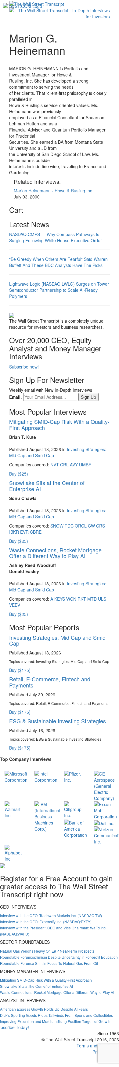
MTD (92, 599)
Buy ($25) (18, 474)
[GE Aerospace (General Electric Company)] (104, 785)
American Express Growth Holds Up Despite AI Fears (44, 1009)
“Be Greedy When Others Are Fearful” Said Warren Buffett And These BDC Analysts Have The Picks (58, 262)
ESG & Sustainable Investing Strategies (57, 721)
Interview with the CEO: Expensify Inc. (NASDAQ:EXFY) (46, 921)
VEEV (14, 605)
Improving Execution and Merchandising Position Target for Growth (55, 1021)
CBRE (35, 532)
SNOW (56, 526)
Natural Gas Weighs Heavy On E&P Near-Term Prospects (47, 951)
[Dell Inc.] (104, 823)
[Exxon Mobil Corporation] (105, 810)
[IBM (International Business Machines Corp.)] (47, 816)
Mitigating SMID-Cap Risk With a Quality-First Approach (59, 424)
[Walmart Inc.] (15, 809)
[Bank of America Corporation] (75, 828)
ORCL (81, 526)
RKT (82, 599)
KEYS (59, 599)
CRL (64, 464)
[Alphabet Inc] (15, 853)
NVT (54, 464)
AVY (74, 464)
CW (91, 526)
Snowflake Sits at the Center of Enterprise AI (47, 486)
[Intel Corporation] (45, 776)
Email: (15, 397)
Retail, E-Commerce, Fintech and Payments (49, 682)
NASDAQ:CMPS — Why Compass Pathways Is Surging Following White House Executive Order (55, 237)
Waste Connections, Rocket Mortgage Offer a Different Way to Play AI (55, 553)
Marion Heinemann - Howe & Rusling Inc (53, 190)
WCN (71, 599)
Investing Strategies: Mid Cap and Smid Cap (57, 640)
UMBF (85, 464)
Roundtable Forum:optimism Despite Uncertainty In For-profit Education (59, 957)
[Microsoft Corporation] (16, 776)
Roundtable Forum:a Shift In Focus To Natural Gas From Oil (49, 963)
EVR (24, 532)
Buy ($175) (20, 670)
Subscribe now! (24, 367)
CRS (100, 526)
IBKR (14, 532)
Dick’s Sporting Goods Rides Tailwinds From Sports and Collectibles (56, 1015)
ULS (102, 599)
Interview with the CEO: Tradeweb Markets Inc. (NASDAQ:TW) (51, 915)
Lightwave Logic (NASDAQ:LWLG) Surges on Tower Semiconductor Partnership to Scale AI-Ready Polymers (59, 290)
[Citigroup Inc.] (74, 809)
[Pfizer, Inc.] (74, 776)
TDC (69, 526)
